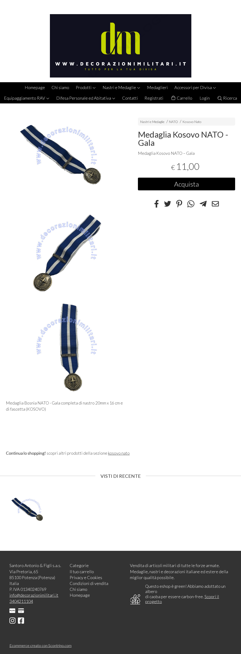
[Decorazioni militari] (120, 41)
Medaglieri (157, 87)
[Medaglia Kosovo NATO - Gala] (66, 158)
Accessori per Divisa (193, 87)
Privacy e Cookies (86, 577)
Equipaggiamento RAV (25, 98)
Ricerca (229, 98)
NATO (173, 122)
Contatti (130, 98)
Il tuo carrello (82, 571)
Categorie (79, 565)
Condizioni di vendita (89, 583)
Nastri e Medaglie (120, 87)
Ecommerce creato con (40, 645)
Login (205, 98)
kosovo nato (119, 453)
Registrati (154, 98)
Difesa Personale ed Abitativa (84, 98)
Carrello (184, 98)
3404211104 (21, 601)
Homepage (35, 87)
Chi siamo (60, 87)
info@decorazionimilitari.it (33, 595)
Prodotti (84, 87)
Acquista (186, 184)
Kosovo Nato (191, 122)
